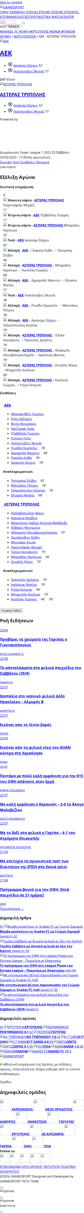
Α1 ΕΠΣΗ (28, 12)
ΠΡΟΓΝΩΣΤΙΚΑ (40, 17)
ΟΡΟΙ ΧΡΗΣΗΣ (31, 1167)
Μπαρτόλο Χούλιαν (25, 594)
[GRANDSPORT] (12, 7)
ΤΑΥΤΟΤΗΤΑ (51, 1167)
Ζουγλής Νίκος (22, 562)
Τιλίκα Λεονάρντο (24, 552)
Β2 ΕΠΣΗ (66, 12)
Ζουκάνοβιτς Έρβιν (25, 537)
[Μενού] (23, 23)
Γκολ (16, 162)
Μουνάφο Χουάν (23, 542)
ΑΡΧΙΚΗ (5, 36)
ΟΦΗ (3, 12)
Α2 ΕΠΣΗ (40, 12)
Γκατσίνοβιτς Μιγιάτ (28, 71)
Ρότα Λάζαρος (21, 419)
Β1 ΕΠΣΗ (53, 12)
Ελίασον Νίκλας (23, 495)
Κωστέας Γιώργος (24, 599)
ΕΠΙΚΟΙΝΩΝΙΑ (10, 1167)
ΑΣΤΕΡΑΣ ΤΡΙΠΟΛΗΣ (22, 94)
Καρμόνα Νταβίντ (24, 518)
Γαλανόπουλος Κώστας (28, 490)
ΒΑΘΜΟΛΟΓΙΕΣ (18, 17)
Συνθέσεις (27, 162)
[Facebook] (5, 1162)
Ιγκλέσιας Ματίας (24, 584)
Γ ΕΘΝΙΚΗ (14, 12)
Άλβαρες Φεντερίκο (25, 527)
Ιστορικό (42, 162)
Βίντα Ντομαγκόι (23, 424)
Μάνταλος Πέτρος (24, 485)
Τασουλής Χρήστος (25, 580)
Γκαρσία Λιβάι (21, 458)
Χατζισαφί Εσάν (23, 429)
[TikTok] (45, 1162)
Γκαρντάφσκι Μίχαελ (26, 547)
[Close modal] (1, 1187)
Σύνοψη (6, 162)
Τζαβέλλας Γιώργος (25, 433)
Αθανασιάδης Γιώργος (27, 414)
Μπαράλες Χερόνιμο (26, 557)
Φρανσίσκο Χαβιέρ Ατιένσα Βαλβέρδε (39, 523)
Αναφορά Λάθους (11, 610)
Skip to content (11, 2)
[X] (35, 1162)
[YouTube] (25, 1162)
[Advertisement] (42, 147)
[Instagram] (15, 1162)
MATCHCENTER (25, 36)
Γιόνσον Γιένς (21, 438)
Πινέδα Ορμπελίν (24, 448)
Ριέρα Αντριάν (21, 589)
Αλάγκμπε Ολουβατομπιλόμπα (34, 532)
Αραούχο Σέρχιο (25, 65)
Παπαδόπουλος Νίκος (27, 513)
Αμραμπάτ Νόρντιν (25, 453)
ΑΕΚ (6, 53)
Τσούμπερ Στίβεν (24, 480)
